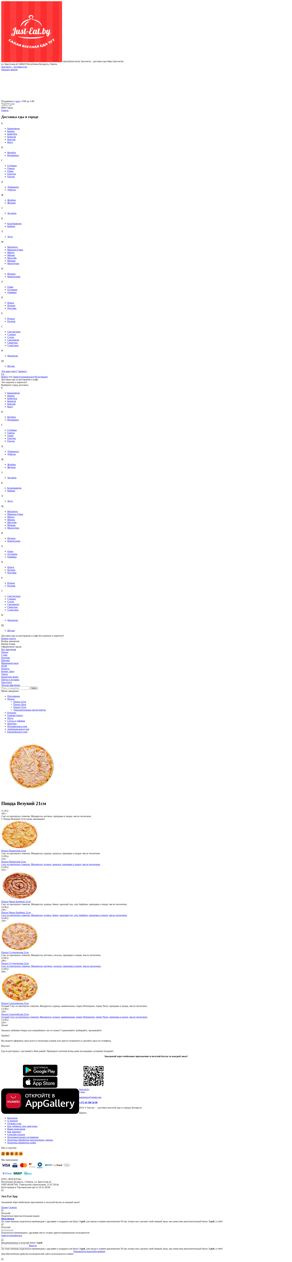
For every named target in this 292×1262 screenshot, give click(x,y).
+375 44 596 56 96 (88, 1102)
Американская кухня (18, 729)
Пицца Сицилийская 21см (15, 1003)
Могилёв (12, 258)
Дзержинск (13, 187)
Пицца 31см (19, 707)
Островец (12, 289)
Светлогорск (14, 331)
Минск (10, 252)
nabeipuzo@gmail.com (90, 1097)
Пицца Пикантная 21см (13, 850)
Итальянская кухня (17, 726)
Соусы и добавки (16, 721)
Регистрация (40, 376)
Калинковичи (14, 223)
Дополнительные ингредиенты (29, 710)
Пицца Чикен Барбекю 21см (16, 901)
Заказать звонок (9, 69)
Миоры (11, 255)
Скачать (13, 1207)
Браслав (11, 139)
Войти (4, 376)
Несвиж (11, 274)
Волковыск (13, 155)
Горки (10, 171)
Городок (11, 174)
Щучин (11, 366)
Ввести (33, 1245)
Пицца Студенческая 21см (15, 952)
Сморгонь (12, 342)
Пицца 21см (19, 701)
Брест (10, 142)
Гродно (11, 176)
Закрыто (22, 371)
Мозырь (11, 260)
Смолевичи (13, 340)
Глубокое (12, 165)
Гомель (11, 168)
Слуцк (10, 337)
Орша (10, 287)
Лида (10, 236)
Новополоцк (13, 276)
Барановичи (13, 128)
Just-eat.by (84, 1089)
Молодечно (13, 263)
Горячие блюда (15, 715)
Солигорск (13, 345)
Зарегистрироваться (23, 376)
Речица (11, 318)
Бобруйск (12, 134)
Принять (77, 1251)
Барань (10, 131)
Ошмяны (12, 292)
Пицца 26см (19, 704)
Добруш (11, 189)
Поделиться (7, 1218)
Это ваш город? (9, 371)
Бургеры (11, 712)
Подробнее (99, 1251)
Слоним (11, 334)
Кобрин (11, 226)
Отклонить (88, 1251)
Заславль (11, 213)
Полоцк (11, 305)
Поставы (11, 308)
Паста (10, 718)
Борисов (11, 136)
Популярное (13, 696)
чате (17, 101)
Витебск (11, 152)
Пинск (10, 302)
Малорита (12, 247)
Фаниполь (12, 355)
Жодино (11, 203)
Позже (4, 1207)
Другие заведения (10, 685)
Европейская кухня (17, 732)
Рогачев (11, 321)
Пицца (10, 699)
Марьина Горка (15, 249)
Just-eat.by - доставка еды (14, 66)
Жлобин (11, 200)
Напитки (12, 723)
